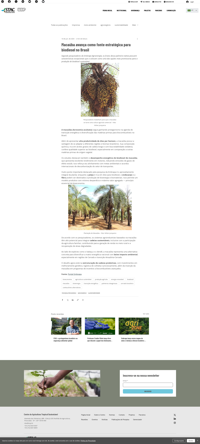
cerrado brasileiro (127, 283)
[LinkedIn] (23, 1)
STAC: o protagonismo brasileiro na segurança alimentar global (66, 339)
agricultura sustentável (83, 279)
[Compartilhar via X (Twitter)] (68, 300)
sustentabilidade (121, 25)
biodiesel (130, 279)
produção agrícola (101, 279)
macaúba (66, 283)
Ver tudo (146, 314)
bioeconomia (67, 279)
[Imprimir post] (83, 300)
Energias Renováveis (69, 293)
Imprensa (76, 25)
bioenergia (76, 283)
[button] (121, 10)
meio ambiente (90, 25)
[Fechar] (197, 440)
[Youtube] (29, 1)
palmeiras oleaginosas (109, 283)
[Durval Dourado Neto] (66, 326)
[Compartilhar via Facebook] (62, 300)
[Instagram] (2, 1)
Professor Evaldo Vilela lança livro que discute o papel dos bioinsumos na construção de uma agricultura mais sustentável (99, 339)
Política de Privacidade (88, 441)
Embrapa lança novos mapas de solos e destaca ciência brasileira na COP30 (133, 339)
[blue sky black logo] (43, 1)
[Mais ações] (137, 39)
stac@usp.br (28, 423)
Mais (134, 25)
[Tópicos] (36, 1)
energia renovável (117, 279)
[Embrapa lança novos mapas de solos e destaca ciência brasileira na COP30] (134, 326)
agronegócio (106, 25)
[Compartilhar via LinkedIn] (73, 300)
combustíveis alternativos (72, 287)
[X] (16, 1)
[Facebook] (9, 1)
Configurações (179, 441)
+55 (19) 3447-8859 (30, 428)
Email (125, 381)
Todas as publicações (59, 25)
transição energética (91, 283)
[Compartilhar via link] (78, 300)
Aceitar (191, 441)
